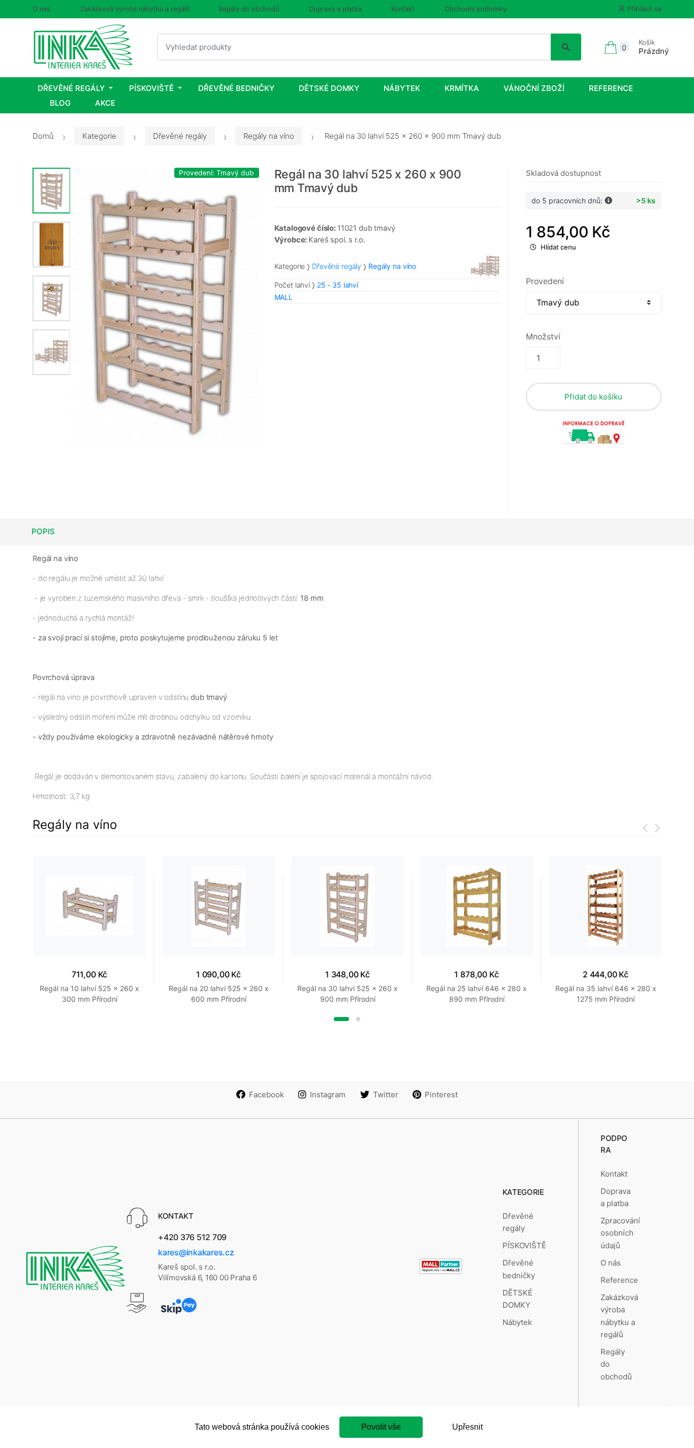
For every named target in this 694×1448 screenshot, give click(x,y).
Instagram (327, 1094)
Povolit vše (381, 1427)
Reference (611, 88)
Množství (543, 336)
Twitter (385, 1094)
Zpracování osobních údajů (620, 1233)
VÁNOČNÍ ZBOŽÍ (533, 88)
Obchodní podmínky (476, 9)
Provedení (545, 281)
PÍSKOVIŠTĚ (151, 88)
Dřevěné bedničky (236, 88)
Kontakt (403, 9)
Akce (105, 103)
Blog (60, 103)
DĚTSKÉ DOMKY (329, 88)
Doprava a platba (335, 9)
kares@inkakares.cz (196, 1252)
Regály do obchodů (249, 9)
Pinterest (441, 1094)
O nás (41, 9)
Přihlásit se (644, 9)
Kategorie (99, 136)
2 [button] (358, 1019)
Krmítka (462, 88)
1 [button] (341, 1019)
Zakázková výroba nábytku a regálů (135, 9)
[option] (164, 309)
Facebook (266, 1094)
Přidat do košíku (593, 397)
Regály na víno (268, 136)
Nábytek (402, 88)
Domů (43, 136)
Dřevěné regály (71, 88)
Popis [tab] (43, 531)
